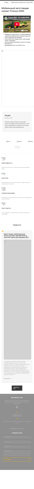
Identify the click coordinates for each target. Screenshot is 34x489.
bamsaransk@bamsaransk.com (17, 428)
